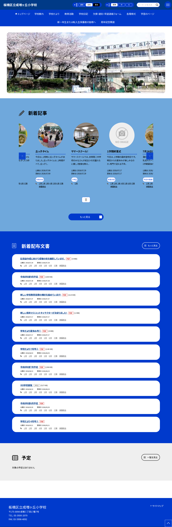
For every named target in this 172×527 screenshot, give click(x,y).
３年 (47, 183)
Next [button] (149, 156)
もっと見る (85, 217)
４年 (50, 183)
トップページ (24, 14)
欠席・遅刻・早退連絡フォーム (107, 14)
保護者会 (42, 186)
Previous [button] (22, 156)
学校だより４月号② (29, 421)
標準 (114, 5)
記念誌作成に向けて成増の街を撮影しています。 (42, 258)
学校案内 (39, 14)
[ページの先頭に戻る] (168, 523)
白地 (89, 5)
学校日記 (83, 14)
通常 (81, 5)
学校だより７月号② (29, 349)
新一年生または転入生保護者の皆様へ (76, 22)
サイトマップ (157, 505)
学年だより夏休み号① (31, 330)
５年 (54, 183)
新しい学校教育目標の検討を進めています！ (41, 294)
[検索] (157, 4)
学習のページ (147, 14)
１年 (40, 183)
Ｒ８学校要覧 (26, 385)
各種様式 (131, 14)
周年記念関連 (108, 22)
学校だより (54, 14)
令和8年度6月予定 (29, 403)
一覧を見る (152, 457)
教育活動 (69, 14)
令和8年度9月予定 (29, 276)
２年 (43, 183)
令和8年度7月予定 (29, 367)
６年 (22, 183)
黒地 (96, 5)
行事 (26, 183)
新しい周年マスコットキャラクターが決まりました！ (44, 312)
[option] (86, 62)
